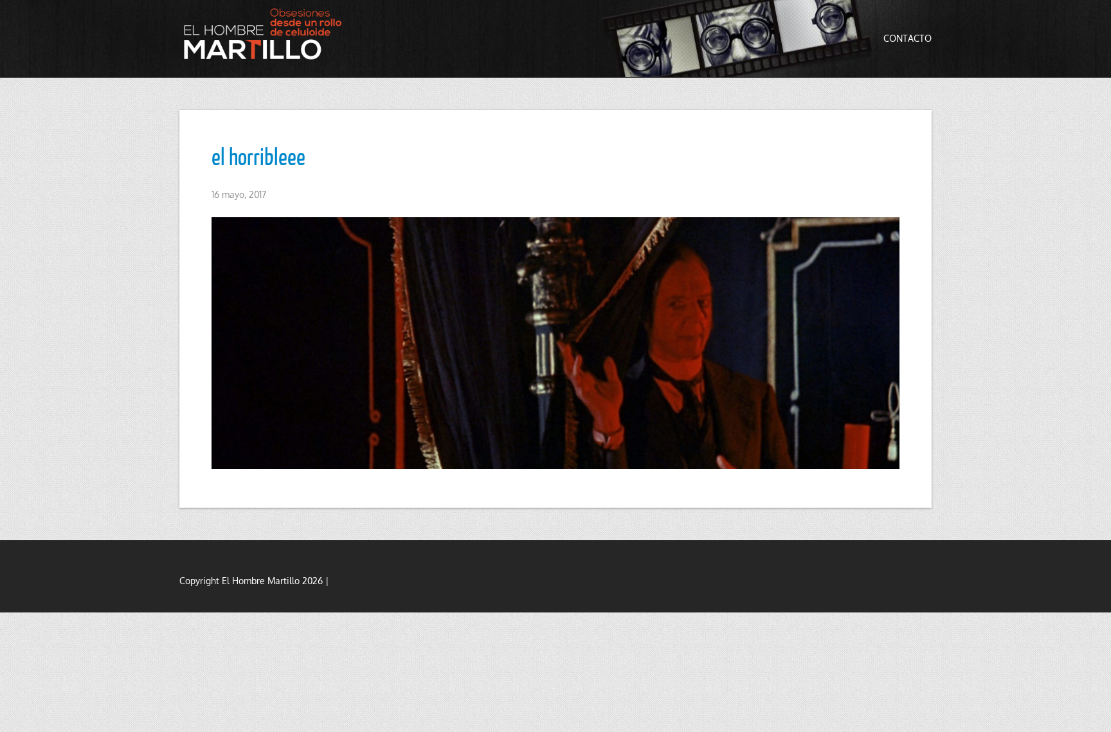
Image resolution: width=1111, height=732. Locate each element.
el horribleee (258, 156)
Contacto (907, 38)
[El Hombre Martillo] (266, 33)
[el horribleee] (555, 343)
